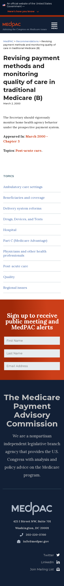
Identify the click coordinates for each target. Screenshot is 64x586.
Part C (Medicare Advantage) (25, 240)
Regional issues (15, 288)
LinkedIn (47, 562)
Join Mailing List (42, 569)
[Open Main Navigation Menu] (54, 26)
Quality (9, 277)
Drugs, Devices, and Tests (23, 219)
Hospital (9, 230)
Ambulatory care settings (23, 187)
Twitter (48, 555)
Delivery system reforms (22, 208)
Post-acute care (15, 266)
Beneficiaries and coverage (24, 197)
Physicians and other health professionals (24, 253)
